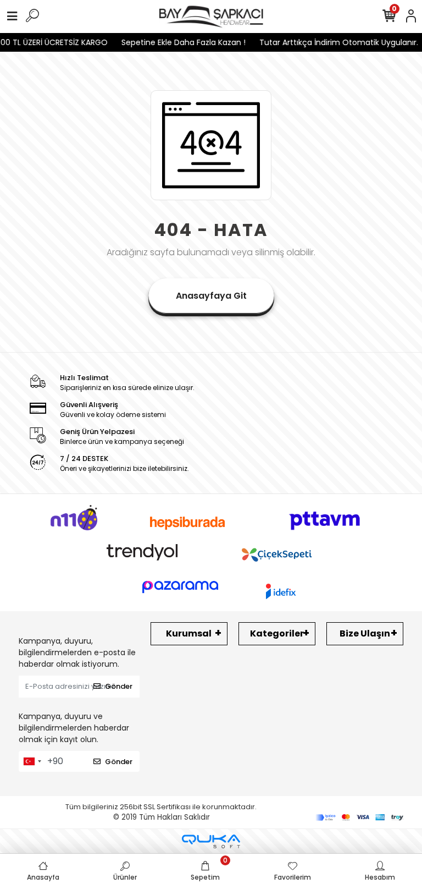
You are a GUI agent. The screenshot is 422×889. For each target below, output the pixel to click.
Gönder (118, 686)
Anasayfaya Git (211, 295)
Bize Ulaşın (365, 633)
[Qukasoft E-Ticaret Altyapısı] (211, 841)
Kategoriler (277, 633)
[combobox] (32, 761)
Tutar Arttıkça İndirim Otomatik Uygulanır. (332, 42)
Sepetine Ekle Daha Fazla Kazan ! (177, 42)
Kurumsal (189, 633)
